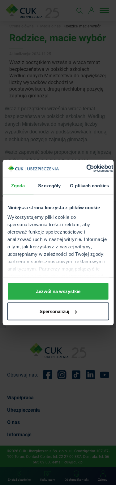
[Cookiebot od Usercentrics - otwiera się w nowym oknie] (86, 169)
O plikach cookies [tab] (89, 185)
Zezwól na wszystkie (58, 291)
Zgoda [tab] (18, 185)
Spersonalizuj (54, 311)
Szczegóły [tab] (49, 185)
